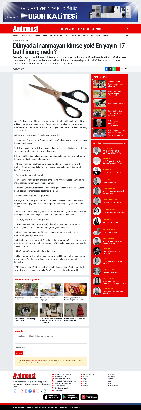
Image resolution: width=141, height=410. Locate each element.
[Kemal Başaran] (97, 191)
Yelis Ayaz (107, 220)
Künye (109, 383)
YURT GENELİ (34, 36)
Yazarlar (99, 29)
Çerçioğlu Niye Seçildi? (111, 272)
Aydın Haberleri (88, 374)
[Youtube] (34, 391)
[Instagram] (26, 391)
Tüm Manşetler (60, 386)
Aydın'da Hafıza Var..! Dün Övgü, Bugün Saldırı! (112, 242)
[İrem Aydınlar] (97, 281)
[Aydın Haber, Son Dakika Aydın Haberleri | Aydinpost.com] (25, 29)
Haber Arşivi (59, 390)
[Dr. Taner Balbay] (97, 231)
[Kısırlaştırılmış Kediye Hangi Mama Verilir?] (26, 310)
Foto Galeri (69, 29)
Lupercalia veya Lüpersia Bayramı (112, 262)
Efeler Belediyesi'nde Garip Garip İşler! (113, 292)
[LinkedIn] (30, 391)
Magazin (86, 381)
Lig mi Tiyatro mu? (110, 232)
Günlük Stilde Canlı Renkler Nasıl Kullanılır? (74, 320)
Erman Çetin (108, 289)
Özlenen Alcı (108, 170)
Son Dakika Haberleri (62, 388)
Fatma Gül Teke (109, 270)
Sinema (85, 383)
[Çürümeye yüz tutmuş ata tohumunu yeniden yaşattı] (75, 289)
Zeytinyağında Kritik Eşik (112, 202)
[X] (18, 391)
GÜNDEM (23, 36)
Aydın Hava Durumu (61, 376)
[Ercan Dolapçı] (97, 151)
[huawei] (89, 397)
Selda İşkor (107, 249)
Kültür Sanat (111, 376)
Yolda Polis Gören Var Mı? (113, 172)
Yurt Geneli (110, 374)
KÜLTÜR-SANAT (56, 36)
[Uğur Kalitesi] (70, 12)
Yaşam (25, 40)
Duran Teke (107, 158)
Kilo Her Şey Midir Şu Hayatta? (114, 212)
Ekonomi (110, 379)
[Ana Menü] (127, 35)
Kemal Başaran (109, 189)
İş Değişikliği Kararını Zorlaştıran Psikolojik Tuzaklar (114, 282)
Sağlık (85, 379)
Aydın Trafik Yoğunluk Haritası (65, 381)
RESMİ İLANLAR (102, 36)
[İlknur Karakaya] (97, 261)
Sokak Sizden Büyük (110, 222)
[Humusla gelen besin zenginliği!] (51, 289)
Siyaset (85, 376)
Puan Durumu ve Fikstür (63, 383)
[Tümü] (125, 143)
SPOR (91, 36)
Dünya (109, 381)
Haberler (16, 40)
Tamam (126, 407)
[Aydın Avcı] (97, 181)
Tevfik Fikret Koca (110, 200)
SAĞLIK (68, 36)
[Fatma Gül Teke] (97, 271)
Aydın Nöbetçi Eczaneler (63, 374)
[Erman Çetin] (97, 291)
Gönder (19, 353)
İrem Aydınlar (108, 279)
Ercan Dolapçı (108, 148)
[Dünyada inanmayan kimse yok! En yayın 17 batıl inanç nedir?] (51, 96)
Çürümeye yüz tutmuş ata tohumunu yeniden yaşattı (74, 299)
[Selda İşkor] (97, 251)
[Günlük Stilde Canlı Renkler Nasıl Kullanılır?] (75, 310)
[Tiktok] (37, 391)
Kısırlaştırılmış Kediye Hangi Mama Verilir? (25, 320)
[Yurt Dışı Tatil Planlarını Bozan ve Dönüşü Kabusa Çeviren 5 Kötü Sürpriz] (51, 310)
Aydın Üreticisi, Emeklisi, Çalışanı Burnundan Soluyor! (113, 162)
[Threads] (41, 391)
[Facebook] (14, 391)
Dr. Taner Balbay (110, 230)
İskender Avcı (108, 239)
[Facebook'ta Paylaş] (106, 69)
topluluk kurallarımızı (34, 360)
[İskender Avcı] (97, 241)
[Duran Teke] (97, 161)
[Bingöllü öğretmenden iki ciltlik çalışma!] (26, 289)
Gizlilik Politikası (112, 386)
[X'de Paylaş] (110, 69)
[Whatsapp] (45, 391)
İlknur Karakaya (109, 259)
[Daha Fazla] (118, 69)
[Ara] (127, 29)
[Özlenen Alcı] (97, 171)
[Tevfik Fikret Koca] (97, 201)
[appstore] (52, 397)
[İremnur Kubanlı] (97, 211)
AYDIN (15, 36)
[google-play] (70, 397)
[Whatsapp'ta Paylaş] (114, 69)
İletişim (85, 386)
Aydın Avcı (107, 180)
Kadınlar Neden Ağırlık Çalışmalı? (111, 252)
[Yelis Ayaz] (97, 221)
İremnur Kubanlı (109, 210)
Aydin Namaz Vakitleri (62, 379)
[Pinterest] (22, 391)
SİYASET (44, 36)
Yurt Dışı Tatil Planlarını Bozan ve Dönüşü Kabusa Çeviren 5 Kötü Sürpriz (51, 321)
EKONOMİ (76, 36)
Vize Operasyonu (109, 182)
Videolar (85, 29)
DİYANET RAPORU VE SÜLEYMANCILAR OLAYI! (112, 152)
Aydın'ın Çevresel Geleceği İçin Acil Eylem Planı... (114, 192)
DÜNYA (85, 36)
